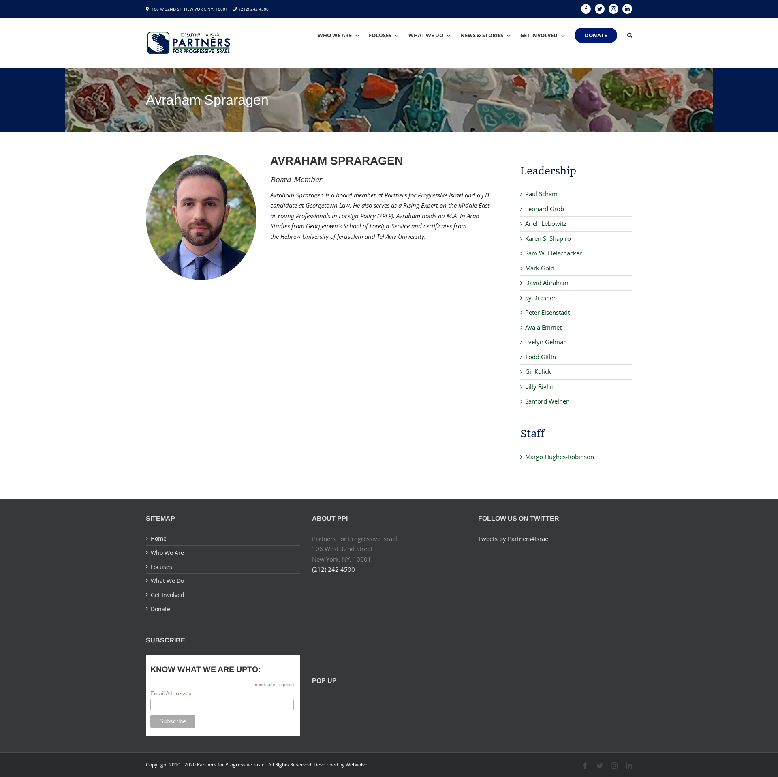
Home (159, 538)
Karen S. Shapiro (548, 238)
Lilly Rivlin (539, 386)
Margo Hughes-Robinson (559, 457)
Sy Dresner (540, 298)
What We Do (167, 580)
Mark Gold (539, 268)
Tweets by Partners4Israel (514, 538)
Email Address (171, 694)
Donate (160, 609)
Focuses (161, 567)
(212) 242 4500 (254, 9)
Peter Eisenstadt (547, 312)
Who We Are (167, 552)
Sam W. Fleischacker (553, 253)
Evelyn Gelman (546, 342)
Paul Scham (541, 194)
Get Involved (167, 595)
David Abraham (547, 283)
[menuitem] (343, 35)
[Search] (629, 35)
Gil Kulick (538, 371)
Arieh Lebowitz (545, 223)
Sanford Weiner (547, 401)
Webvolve (357, 764)
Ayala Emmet (543, 327)
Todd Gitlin (540, 357)
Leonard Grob (544, 209)
